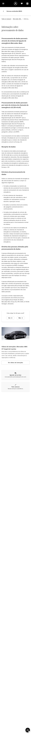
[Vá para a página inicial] (15, 3)
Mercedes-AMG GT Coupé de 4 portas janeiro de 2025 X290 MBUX (17, 19)
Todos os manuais (6, 19)
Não (20, 318)
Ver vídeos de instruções (15, 362)
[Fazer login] (27, 3)
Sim (9, 318)
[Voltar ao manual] (4, 11)
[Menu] (3, 3)
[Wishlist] (21, 3)
